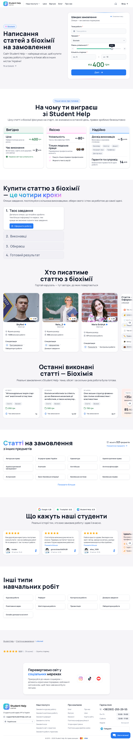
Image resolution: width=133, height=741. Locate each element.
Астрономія (10, 477)
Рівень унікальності (79, 45)
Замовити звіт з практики (46, 728)
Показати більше (51, 545)
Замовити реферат (43, 717)
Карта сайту (89, 717)
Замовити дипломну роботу (47, 713)
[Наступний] (129, 322)
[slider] (112, 49)
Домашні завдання (52, 348)
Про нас (87, 709)
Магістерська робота (46, 606)
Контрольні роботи (107, 347)
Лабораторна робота (111, 606)
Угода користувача (75, 724)
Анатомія (42, 466)
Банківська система (78, 477)
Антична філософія (110, 466)
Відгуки (71, 713)
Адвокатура (75, 458)
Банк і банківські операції (48, 477)
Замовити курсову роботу (46, 709)
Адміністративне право (112, 458)
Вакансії (71, 717)
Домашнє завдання (110, 598)
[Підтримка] (116, 3)
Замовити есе (41, 724)
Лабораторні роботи (13, 348)
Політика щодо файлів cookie (79, 728)
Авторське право (13, 458)
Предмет (75, 36)
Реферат (41, 598)
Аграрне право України (47, 458)
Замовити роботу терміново (47, 732)
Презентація (75, 606)
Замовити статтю (43, 720)
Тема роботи (76, 26)
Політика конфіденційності (78, 720)
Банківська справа (110, 477)
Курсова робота (12, 598)
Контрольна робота (78, 598)
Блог (69, 709)
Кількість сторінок (78, 52)
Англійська (74, 466)
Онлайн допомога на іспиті (17, 614)
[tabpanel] (98, 49)
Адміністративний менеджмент (13, 467)
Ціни (86, 713)
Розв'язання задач (13, 606)
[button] (33, 4)
